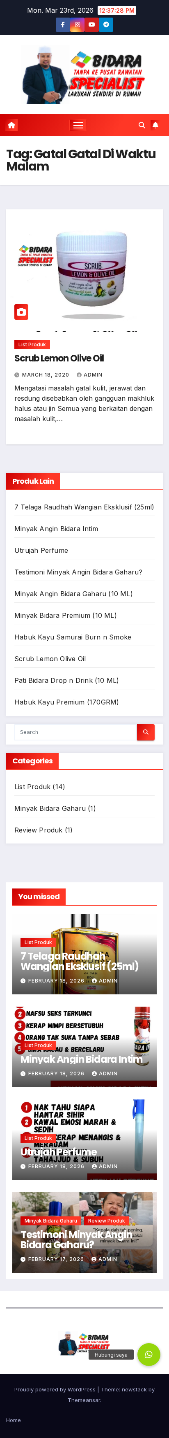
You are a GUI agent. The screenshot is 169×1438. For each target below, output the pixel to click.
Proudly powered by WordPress (55, 1389)
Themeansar (84, 1400)
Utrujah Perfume (41, 550)
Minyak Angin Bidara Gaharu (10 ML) (73, 594)
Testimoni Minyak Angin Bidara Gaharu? (78, 572)
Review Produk (38, 830)
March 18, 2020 (46, 375)
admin (93, 375)
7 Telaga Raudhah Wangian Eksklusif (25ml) (84, 507)
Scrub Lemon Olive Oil (59, 358)
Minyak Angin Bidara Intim (56, 529)
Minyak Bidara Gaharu (50, 808)
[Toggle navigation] (78, 125)
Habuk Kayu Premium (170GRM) (66, 702)
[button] (142, 125)
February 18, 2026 (57, 981)
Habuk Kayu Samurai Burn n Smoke (72, 637)
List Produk (32, 344)
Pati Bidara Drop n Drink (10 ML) (66, 680)
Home (13, 1420)
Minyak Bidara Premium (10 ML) (65, 615)
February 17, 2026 (57, 1259)
